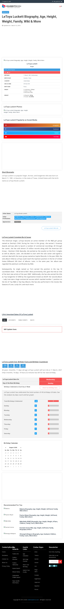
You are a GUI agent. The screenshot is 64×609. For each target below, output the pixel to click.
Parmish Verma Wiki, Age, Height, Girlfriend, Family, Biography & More (37, 528)
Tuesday (7, 415)
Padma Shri (15, 554)
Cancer (36, 562)
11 (24, 75)
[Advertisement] (32, 41)
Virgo (36, 569)
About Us (4, 562)
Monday (6, 410)
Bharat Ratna (16, 572)
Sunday (6, 406)
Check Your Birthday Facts (49, 388)
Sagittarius (37, 579)
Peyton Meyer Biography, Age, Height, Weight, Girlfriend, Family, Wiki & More (38, 516)
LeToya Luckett (32, 64)
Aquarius (36, 586)
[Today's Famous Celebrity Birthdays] (11, 5)
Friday (6, 429)
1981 (29, 75)
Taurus (36, 555)
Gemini (36, 559)
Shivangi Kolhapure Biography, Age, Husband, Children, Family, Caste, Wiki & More (38, 535)
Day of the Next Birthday (11, 383)
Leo (35, 566)
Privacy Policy (6, 566)
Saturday (7, 433)
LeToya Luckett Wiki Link (51, 228)
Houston (26, 78)
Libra (35, 571)
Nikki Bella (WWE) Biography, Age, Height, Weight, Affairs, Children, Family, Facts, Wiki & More (39, 522)
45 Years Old (27, 83)
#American (5, 12)
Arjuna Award (16, 568)
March (26, 75)
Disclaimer (5, 555)
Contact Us (5, 559)
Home (4, 552)
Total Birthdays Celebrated (13, 401)
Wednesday (34, 75)
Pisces (25, 86)
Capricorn (37, 582)
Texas (29, 78)
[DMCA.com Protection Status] (53, 565)
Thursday (7, 424)
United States (27, 81)
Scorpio (36, 575)
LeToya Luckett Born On (11, 379)
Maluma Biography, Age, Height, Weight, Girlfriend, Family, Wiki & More (39, 510)
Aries (35, 552)
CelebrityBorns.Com (33, 600)
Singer (32, 66)
